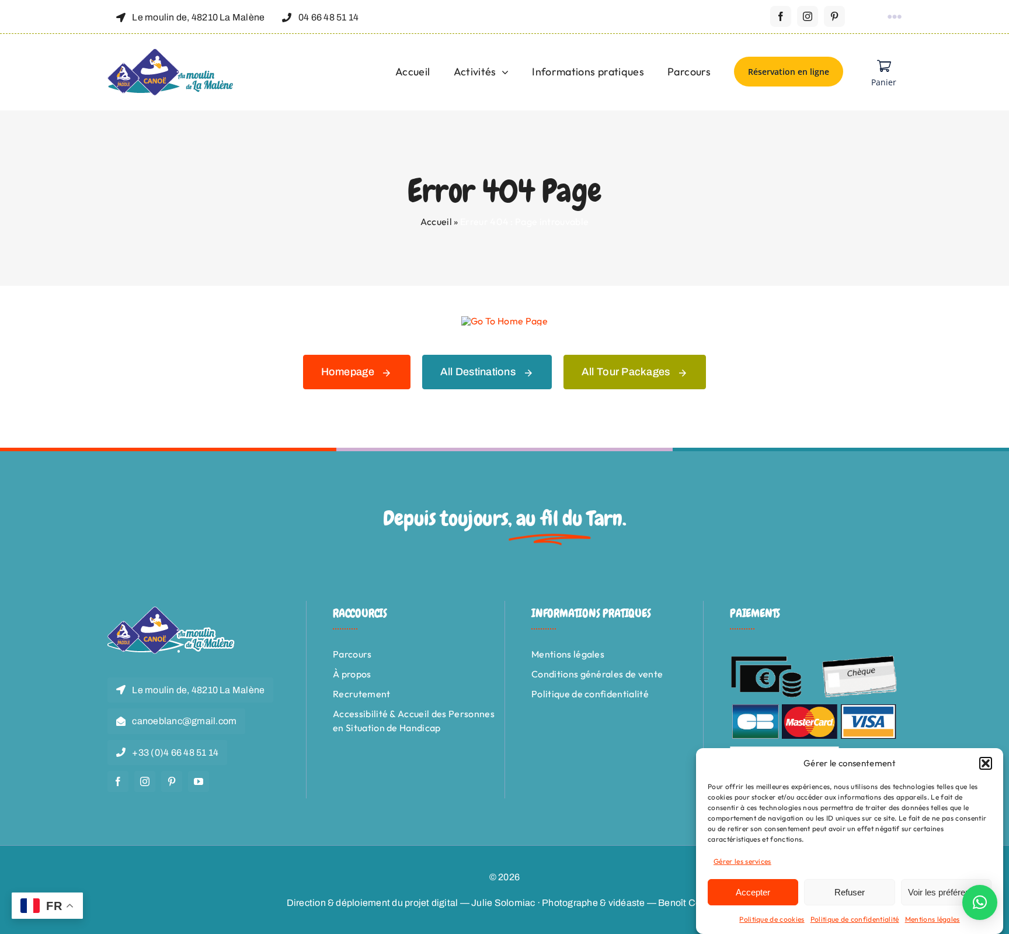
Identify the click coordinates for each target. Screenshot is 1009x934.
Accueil (436, 221)
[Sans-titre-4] (171, 53)
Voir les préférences (946, 892)
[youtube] (198, 781)
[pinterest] (834, 16)
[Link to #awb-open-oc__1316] (895, 17)
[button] (985, 763)
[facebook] (780, 16)
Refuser (849, 892)
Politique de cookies (771, 919)
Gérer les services (742, 861)
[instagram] (807, 16)
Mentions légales (932, 919)
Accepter (753, 892)
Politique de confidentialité (854, 919)
